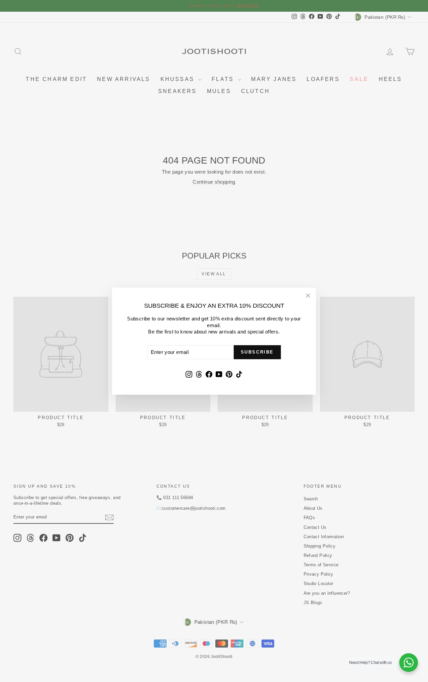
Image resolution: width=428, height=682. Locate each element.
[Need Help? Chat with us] (408, 662)
